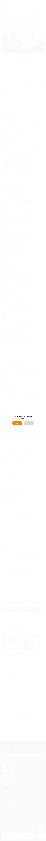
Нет (28, 423)
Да (17, 423)
